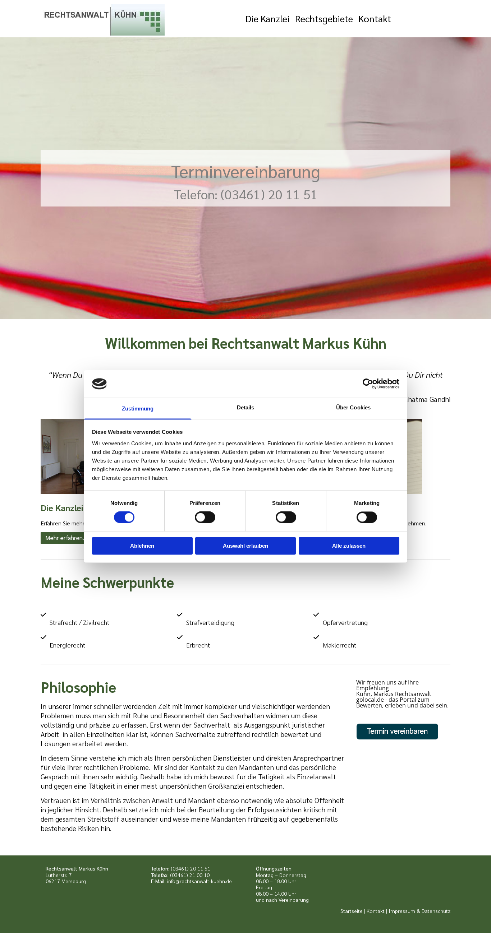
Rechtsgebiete (324, 18)
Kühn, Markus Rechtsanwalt (393, 694)
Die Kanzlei (268, 18)
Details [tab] (245, 407)
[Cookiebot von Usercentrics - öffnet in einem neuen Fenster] (367, 384)
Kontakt (374, 18)
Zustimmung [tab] (138, 408)
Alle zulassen (349, 546)
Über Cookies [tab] (353, 407)
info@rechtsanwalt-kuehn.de (199, 881)
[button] (66, 538)
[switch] (205, 517)
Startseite (351, 911)
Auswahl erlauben (245, 546)
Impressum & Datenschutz (419, 911)
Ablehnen (142, 546)
